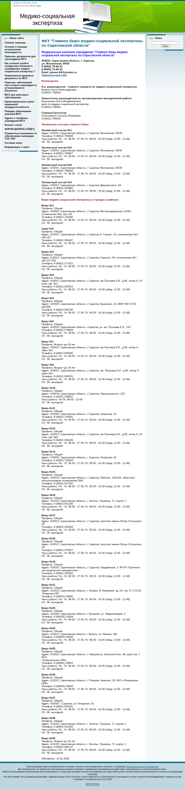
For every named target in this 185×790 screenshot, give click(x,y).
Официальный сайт (54, 75)
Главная (146, 3)
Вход (169, 3)
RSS (39, 6)
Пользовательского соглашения (142, 766)
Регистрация (158, 3)
